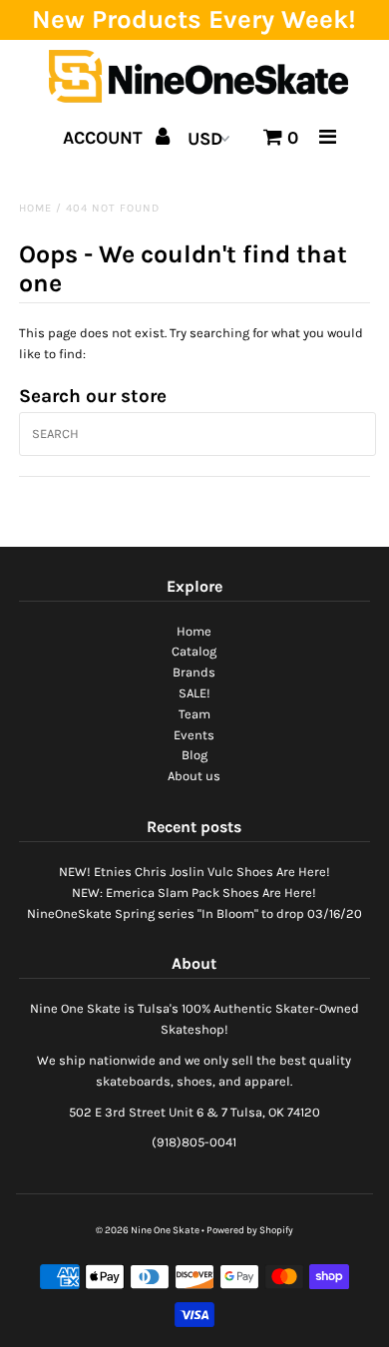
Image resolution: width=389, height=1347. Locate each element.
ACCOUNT (105, 138)
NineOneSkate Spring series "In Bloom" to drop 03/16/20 (194, 913)
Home (35, 208)
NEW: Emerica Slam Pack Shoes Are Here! (194, 892)
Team (194, 713)
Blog (194, 754)
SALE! (194, 692)
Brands (194, 672)
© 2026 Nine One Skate (147, 1230)
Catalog (194, 651)
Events (194, 734)
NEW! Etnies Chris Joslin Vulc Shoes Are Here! (194, 871)
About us (194, 775)
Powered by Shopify (249, 1230)
